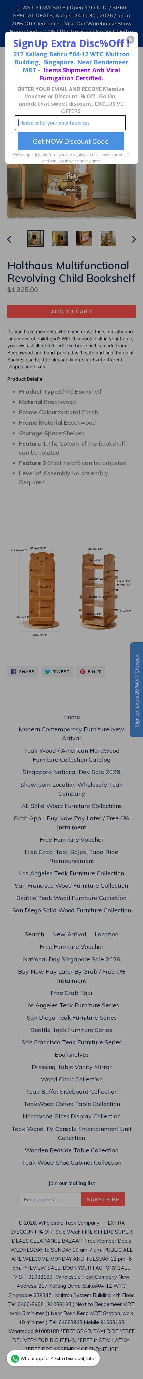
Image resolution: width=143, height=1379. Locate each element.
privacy (71, 189)
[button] (130, 40)
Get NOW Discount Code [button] (71, 141)
